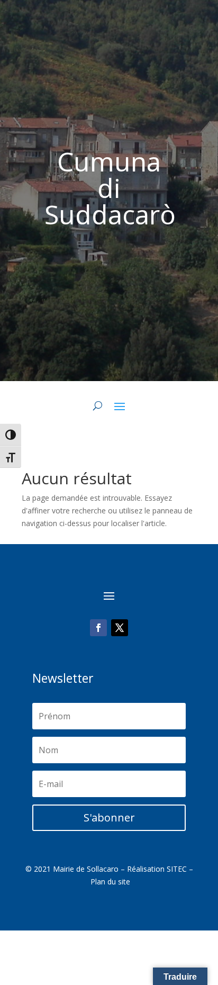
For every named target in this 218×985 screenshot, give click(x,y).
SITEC (177, 869)
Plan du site (110, 881)
